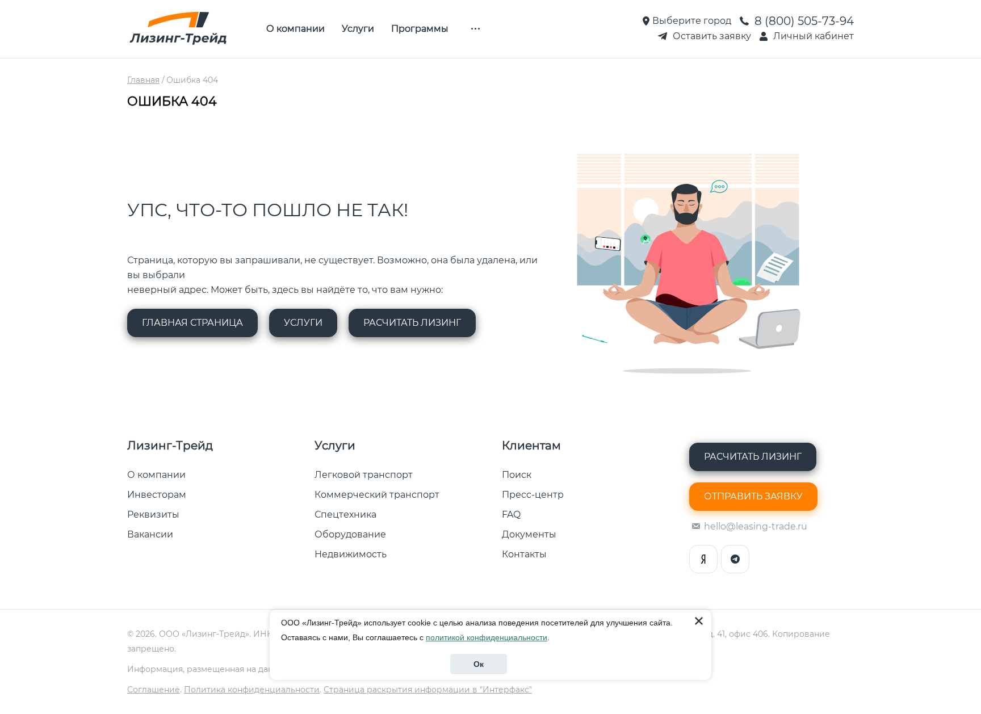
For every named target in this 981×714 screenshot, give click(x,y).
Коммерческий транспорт (377, 494)
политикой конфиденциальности (486, 637)
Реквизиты (153, 514)
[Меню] (475, 28)
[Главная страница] (178, 29)
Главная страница (192, 322)
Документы (529, 534)
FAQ (511, 514)
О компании (295, 28)
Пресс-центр (533, 494)
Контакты (524, 554)
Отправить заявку (753, 496)
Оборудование (350, 534)
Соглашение (153, 689)
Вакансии (150, 534)
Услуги (358, 28)
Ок (478, 664)
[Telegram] (735, 559)
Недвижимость (351, 554)
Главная (143, 80)
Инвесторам (156, 494)
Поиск (516, 474)
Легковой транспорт (364, 474)
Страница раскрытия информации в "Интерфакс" (428, 689)
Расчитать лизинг (412, 322)
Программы (419, 28)
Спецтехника (345, 514)
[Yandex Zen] (703, 559)
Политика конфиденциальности (252, 689)
